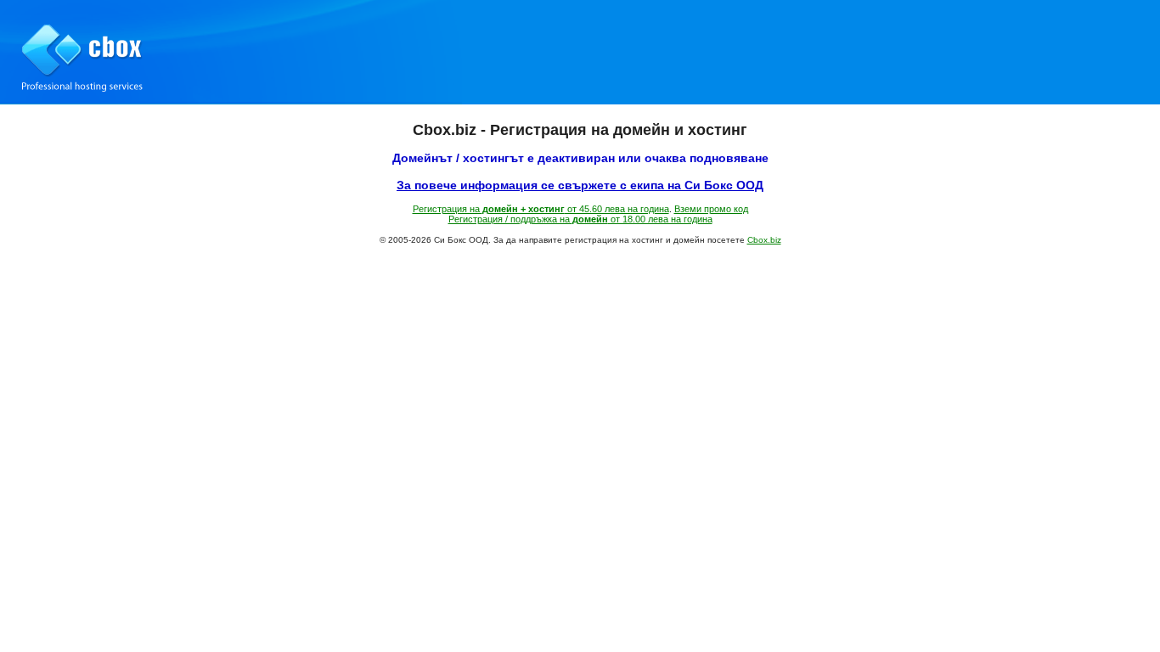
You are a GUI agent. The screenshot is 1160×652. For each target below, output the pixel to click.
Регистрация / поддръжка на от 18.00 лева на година (580, 219)
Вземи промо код (711, 209)
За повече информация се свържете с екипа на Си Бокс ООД (580, 185)
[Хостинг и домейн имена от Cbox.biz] (580, 52)
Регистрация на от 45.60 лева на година (541, 209)
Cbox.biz (764, 239)
